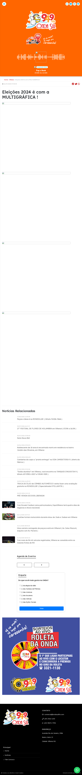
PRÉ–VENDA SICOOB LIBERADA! (31, 496)
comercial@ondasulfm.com (54, 714)
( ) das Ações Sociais (28, 602)
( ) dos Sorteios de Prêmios (30, 589)
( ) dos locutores (27, 595)
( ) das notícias (26, 599)
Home (6, 80)
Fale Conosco (10, 760)
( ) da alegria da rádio (28, 585)
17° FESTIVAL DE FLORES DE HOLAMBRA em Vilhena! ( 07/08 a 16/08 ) (46, 429)
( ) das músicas (26, 592)
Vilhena (11, 80)
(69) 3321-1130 (49, 719)
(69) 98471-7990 (50, 723)
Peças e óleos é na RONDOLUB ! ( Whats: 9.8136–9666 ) (39, 419)
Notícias (8, 755)
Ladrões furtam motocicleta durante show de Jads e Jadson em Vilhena (47, 517)
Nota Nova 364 (23, 438)
